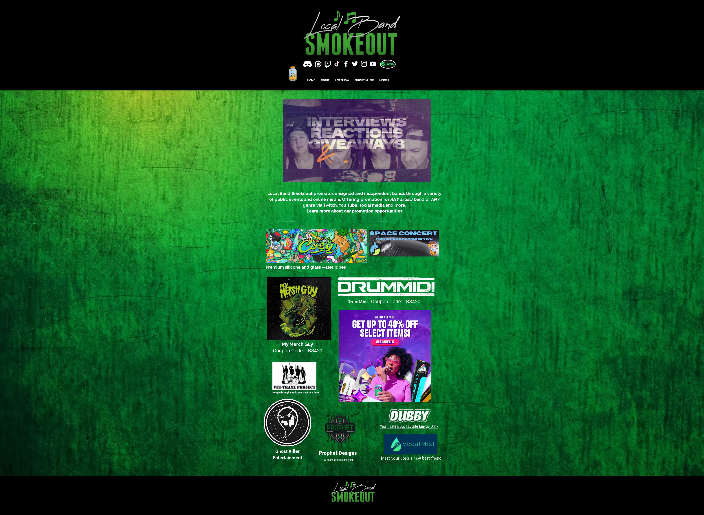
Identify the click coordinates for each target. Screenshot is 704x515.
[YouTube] (373, 64)
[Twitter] (355, 64)
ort (385, 211)
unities (395, 211)
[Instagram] (364, 64)
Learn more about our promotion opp (344, 211)
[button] (426, 178)
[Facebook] (346, 64)
